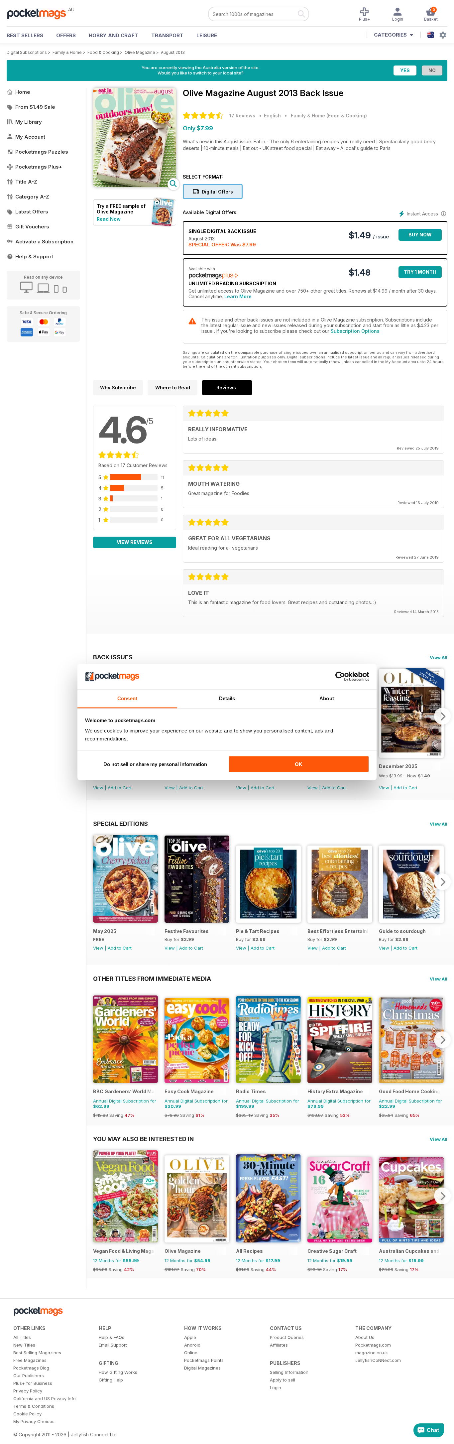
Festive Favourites (187, 931)
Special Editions (120, 823)
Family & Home (67, 52)
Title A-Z (26, 182)
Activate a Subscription (44, 241)
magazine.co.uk (371, 1352)
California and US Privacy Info (44, 1398)
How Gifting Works (118, 1372)
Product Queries (287, 1337)
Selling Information (289, 1372)
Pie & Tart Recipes (258, 931)
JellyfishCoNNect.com (378, 1360)
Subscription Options (355, 331)
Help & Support (34, 256)
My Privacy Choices (34, 1421)
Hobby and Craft (113, 35)
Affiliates (279, 1345)
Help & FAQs (111, 1337)
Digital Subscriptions (27, 52)
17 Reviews (242, 115)
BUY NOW (420, 234)
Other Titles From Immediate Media (152, 978)
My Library (28, 122)
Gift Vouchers (32, 226)
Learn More (238, 296)
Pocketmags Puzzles (41, 152)
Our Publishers (28, 1375)
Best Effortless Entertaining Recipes (338, 931)
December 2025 (398, 766)
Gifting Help (111, 1379)
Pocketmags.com (373, 1345)
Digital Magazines (202, 1368)
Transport (167, 35)
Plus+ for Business (32, 1383)
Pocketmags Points (204, 1360)
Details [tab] (227, 698)
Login (275, 1387)
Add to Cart (120, 787)
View (98, 787)
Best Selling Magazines (37, 1352)
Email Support (113, 1345)
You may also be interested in (143, 1138)
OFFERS (66, 35)
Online (190, 1352)
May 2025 (104, 931)
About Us (364, 1337)
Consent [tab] (127, 698)
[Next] (442, 716)
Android (192, 1345)
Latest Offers (31, 211)
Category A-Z (32, 197)
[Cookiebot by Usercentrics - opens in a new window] (340, 677)
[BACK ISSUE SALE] (411, 756)
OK (298, 764)
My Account (30, 137)
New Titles (24, 1345)
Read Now (109, 219)
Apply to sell (282, 1379)
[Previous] (98, 881)
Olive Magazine (140, 52)
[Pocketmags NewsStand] (40, 13)
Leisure (206, 35)
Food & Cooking (103, 52)
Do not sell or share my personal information (155, 764)
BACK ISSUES (113, 657)
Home (22, 92)
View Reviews (135, 542)
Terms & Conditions (33, 1406)
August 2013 (173, 52)
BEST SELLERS (25, 35)
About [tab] (326, 698)
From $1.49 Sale (35, 107)
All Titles (22, 1337)
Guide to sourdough (402, 931)
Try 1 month (420, 272)
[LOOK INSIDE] (134, 185)
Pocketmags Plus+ (38, 167)
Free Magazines (30, 1360)
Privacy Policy (27, 1390)
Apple (190, 1337)
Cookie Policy (27, 1413)
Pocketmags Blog (31, 1368)
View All (438, 657)
